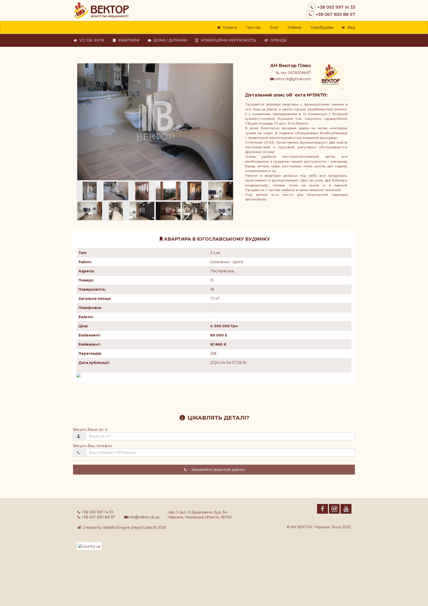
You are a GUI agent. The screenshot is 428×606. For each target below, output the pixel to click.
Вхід (350, 27)
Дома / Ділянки (169, 40)
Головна (229, 27)
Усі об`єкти (91, 40)
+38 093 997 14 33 (336, 7)
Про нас (252, 27)
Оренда (277, 40)
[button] (89, 121)
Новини (293, 27)
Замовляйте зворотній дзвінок (217, 469)
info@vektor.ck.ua (143, 517)
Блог (273, 27)
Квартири (128, 40)
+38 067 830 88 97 (335, 14)
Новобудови (321, 27)
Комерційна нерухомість (227, 40)
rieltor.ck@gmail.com (292, 79)
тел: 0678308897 (295, 73)
